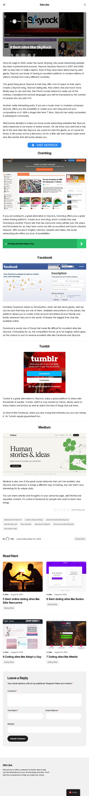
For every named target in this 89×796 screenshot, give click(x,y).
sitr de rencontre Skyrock (64, 524)
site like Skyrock (10, 524)
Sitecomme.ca (8, 770)
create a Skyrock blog (34, 520)
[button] (4, 4)
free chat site (26, 524)
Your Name (12, 710)
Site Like (44, 4)
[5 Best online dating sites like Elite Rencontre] (23, 577)
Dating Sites (80, 539)
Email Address (52, 710)
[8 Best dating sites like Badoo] (66, 577)
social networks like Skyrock (57, 520)
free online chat (10, 528)
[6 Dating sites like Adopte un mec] (23, 634)
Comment (12, 691)
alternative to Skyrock (12, 520)
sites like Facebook (42, 524)
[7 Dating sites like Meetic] (66, 634)
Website (10, 724)
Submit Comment (17, 738)
